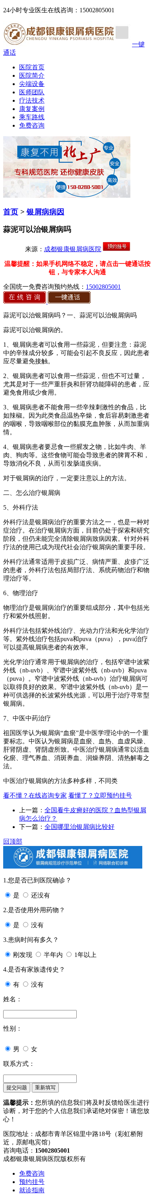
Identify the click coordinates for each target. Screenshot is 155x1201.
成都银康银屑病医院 (72, 249)
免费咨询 (32, 125)
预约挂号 (32, 1181)
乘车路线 (32, 117)
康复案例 (32, 108)
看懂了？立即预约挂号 (100, 795)
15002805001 (103, 286)
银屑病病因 (45, 212)
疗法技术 (32, 100)
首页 (10, 212)
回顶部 (12, 841)
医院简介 (32, 75)
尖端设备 (32, 83)
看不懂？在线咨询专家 (35, 795)
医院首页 (32, 67)
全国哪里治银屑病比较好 (79, 826)
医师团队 (32, 92)
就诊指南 (32, 1190)
